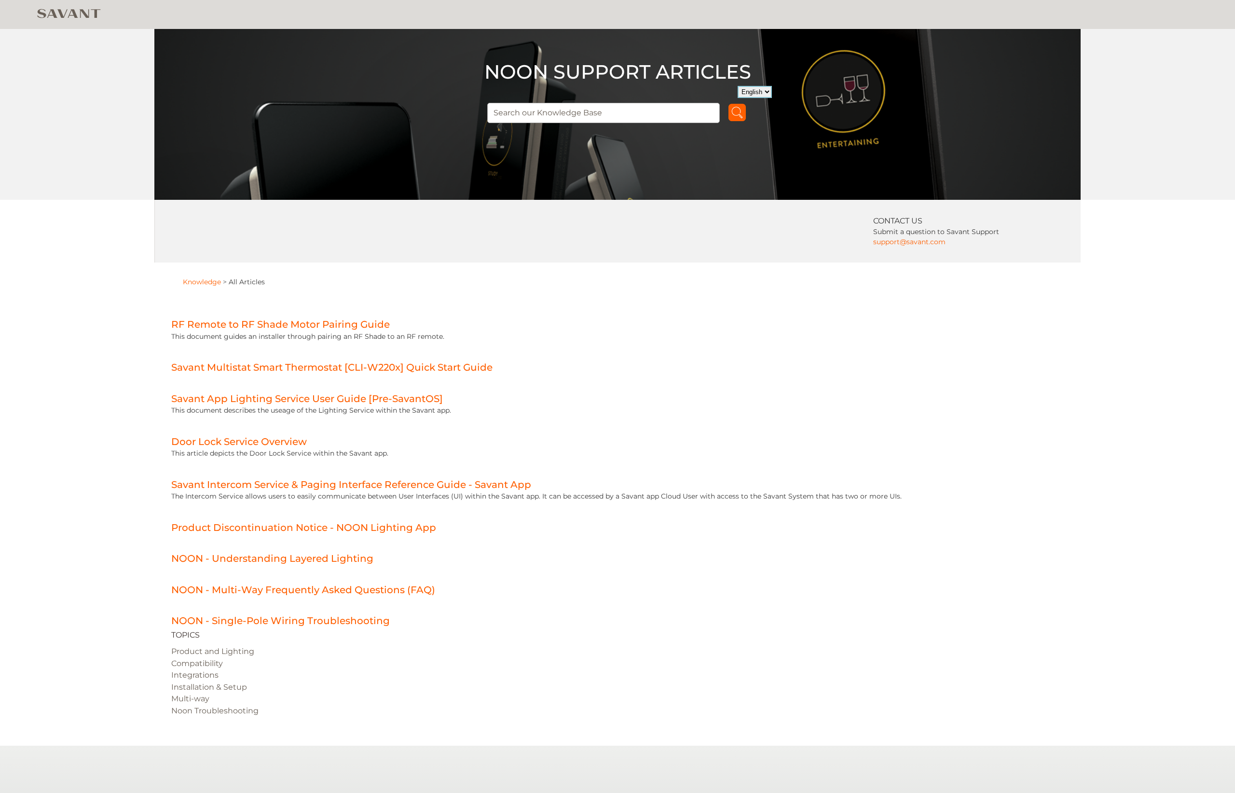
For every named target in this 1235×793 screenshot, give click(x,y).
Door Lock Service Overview (239, 441)
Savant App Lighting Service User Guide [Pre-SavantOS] (307, 398)
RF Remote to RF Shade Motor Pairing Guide (280, 324)
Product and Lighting (212, 651)
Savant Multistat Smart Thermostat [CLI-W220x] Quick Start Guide (332, 367)
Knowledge (202, 282)
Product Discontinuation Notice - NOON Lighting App (303, 527)
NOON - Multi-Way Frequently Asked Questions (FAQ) (303, 590)
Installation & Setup (209, 687)
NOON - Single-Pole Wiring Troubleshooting (280, 620)
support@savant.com (909, 241)
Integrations (195, 675)
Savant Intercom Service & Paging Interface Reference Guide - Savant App (351, 484)
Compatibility (197, 663)
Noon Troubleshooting (215, 710)
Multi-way (190, 698)
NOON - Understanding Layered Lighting (272, 558)
